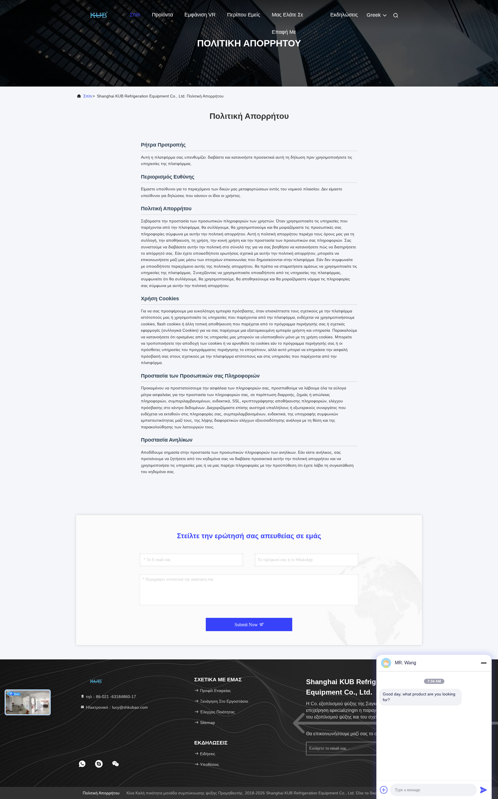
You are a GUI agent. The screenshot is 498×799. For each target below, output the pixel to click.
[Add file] (384, 789)
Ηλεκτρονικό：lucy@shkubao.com (116, 707)
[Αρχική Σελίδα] (99, 14)
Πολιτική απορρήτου (101, 793)
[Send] (483, 789)
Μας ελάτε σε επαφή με (287, 17)
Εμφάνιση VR (200, 15)
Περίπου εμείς (243, 15)
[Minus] (483, 662)
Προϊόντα (162, 15)
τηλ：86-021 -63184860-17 (110, 696)
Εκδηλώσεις (344, 15)
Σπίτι (135, 15)
